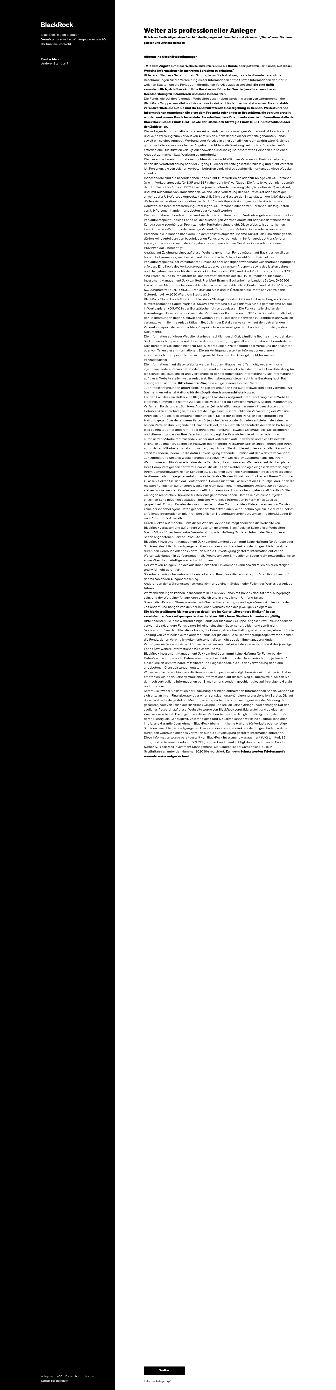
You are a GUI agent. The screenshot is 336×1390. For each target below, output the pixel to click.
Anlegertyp (47, 1376)
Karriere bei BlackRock (54, 1381)
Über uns (88, 1376)
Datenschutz (72, 1376)
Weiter (164, 1370)
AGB (59, 1376)
